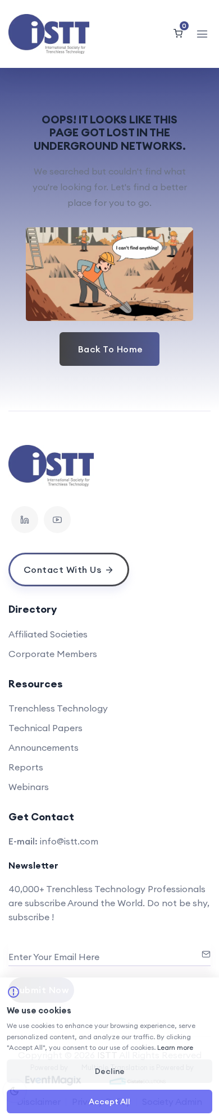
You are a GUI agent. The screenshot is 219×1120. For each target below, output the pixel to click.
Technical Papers (45, 727)
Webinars (28, 786)
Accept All (109, 1101)
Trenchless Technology (58, 708)
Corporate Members (52, 653)
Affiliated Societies (48, 634)
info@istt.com (69, 841)
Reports (25, 767)
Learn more (175, 1047)
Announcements (43, 747)
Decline (110, 1071)
